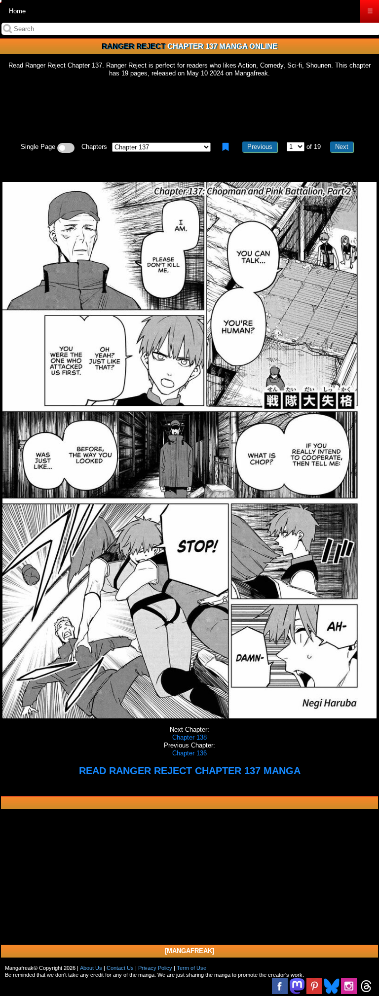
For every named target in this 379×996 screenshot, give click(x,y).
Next (341, 146)
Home (17, 11)
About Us (91, 968)
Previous (259, 146)
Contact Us (120, 968)
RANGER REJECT (133, 46)
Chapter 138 (189, 737)
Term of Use (191, 968)
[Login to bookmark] (225, 147)
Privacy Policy (155, 968)
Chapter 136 (189, 753)
